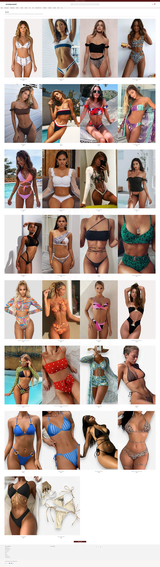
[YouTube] (101, 547)
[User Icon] (152, 4)
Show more (80, 541)
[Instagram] (96, 547)
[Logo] (11, 4)
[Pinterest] (98, 547)
